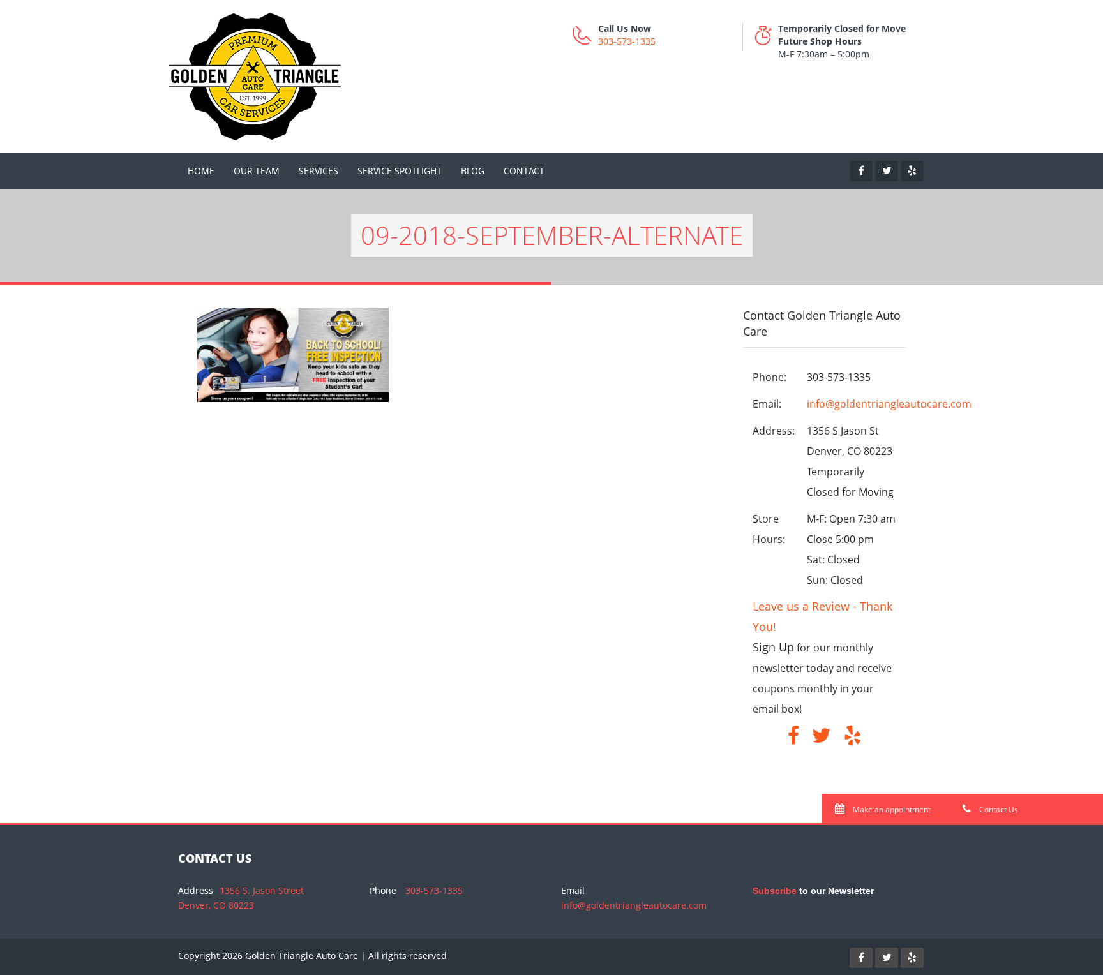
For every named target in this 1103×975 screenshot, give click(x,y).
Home (201, 171)
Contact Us (997, 809)
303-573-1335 (627, 41)
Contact (524, 171)
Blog (472, 171)
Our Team (257, 171)
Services (318, 171)
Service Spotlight (399, 171)
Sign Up (773, 647)
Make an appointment (891, 809)
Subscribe (775, 891)
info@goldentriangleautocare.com (889, 404)
